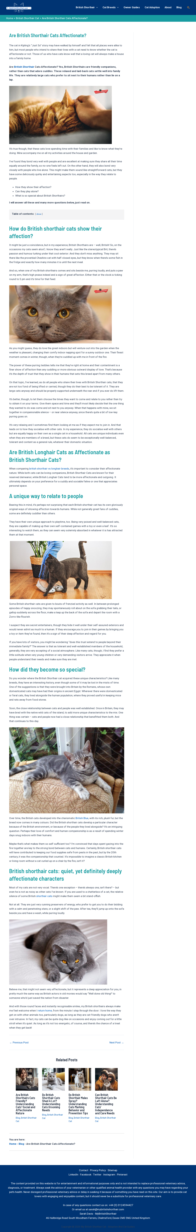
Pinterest (122, 1174)
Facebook (85, 1174)
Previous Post (19, 1042)
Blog (179, 7)
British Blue (81, 818)
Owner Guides (132, 7)
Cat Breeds (109, 7)
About (168, 7)
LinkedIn (73, 1174)
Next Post (116, 1042)
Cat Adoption (152, 7)
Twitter (97, 1174)
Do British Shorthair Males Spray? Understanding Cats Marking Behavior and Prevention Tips (78, 1104)
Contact (83, 1170)
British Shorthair (85, 7)
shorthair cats (44, 896)
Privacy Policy (98, 1170)
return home (45, 1010)
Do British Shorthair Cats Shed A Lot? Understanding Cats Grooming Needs (51, 1102)
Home (12, 1143)
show (38, 214)
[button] (188, 7)
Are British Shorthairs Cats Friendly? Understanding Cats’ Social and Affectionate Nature (25, 1104)
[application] (96, 7)
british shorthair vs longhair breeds (49, 468)
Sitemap (112, 1170)
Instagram (109, 1174)
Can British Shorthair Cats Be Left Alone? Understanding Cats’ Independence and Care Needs (106, 1104)
